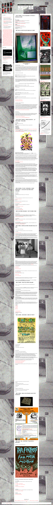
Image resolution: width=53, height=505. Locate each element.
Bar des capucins (9, 38)
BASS (10, 29)
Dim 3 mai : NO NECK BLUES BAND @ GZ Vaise (25, 30)
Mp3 (8, 34)
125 (24, 500)
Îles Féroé (9, 45)
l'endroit (16, 235)
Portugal (11, 32)
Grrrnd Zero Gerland (10, 31)
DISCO (8, 40)
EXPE (7, 34)
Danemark (9, 43)
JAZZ (4, 37)
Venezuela (3, 39)
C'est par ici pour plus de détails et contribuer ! (7, 58)
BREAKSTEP (5, 43)
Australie (11, 34)
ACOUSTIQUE (8, 41)
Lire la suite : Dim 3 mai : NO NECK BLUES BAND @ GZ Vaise (23, 117)
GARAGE (4, 40)
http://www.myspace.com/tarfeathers (19, 486)
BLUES (6, 34)
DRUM (7, 32)
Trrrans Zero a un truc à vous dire (7, 17)
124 (22, 500)
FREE (3, 43)
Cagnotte (5, 21)
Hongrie (7, 33)
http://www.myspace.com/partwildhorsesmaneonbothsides (22, 109)
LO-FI (6, 35)
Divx (8, 44)
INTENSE (8, 33)
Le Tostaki (11, 45)
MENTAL (7, 36)
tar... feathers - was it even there (19, 483)
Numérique (6, 32)
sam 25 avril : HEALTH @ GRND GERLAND (24, 282)
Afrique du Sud (10, 44)
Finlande (11, 30)
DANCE (5, 33)
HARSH (8, 29)
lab (7, 39)
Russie (9, 32)
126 (25, 500)
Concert (5, 42)
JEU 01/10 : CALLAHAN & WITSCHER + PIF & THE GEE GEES (45, 118)
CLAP (5, 41)
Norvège (5, 30)
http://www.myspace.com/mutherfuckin (20, 116)
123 (20, 500)
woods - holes (17, 266)
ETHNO (7, 35)
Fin (26, 501)
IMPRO (6, 39)
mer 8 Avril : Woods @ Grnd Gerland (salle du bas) (26, 226)
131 (33, 500)
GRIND (11, 38)
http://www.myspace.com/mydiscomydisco (20, 23)
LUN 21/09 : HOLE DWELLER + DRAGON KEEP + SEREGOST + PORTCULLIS (45, 100)
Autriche (4, 32)
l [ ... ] (42, 133)
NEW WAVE (4, 29)
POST (8, 36)
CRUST (10, 42)
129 (30, 500)
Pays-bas (8, 42)
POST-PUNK (11, 35)
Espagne (11, 43)
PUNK (8, 39)
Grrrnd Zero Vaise (10, 36)
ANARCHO (8, 37)
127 (27, 500)
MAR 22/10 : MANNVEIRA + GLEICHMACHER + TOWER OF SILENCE (45, 14)
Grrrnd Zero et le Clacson (6, 31)
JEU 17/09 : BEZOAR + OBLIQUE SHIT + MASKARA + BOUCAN (44, 81)
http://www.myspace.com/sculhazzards (20, 21)
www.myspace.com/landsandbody (19, 216)
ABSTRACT (4, 44)
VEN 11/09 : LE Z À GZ (42, 48)
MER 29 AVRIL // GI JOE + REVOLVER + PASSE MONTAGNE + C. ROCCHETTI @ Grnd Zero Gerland (24, 190)
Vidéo (9, 41)
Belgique (4, 35)
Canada (7, 43)
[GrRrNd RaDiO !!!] (7, 67)
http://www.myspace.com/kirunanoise (19, 25)
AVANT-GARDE (6, 29)
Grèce (11, 29)
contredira (29, 69)
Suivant (37, 500)
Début (16, 500)
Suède (7, 40)
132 (35, 500)
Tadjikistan (5, 38)
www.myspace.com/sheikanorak (19, 129)
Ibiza (11, 41)
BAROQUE (3, 36)
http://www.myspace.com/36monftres (19, 131)
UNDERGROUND (4, 34)
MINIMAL (6, 40)
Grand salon (11, 33)
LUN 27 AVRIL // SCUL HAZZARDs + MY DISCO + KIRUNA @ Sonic (25, 16)
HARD (5, 39)
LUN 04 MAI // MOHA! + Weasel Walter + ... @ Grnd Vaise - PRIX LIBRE (25, 120)
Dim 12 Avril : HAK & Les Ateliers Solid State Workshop (25, 394)
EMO (5, 35)
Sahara (11, 40)
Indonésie (4, 33)
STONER (6, 37)
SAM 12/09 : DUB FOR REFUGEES (43, 64)
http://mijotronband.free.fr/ (18, 494)
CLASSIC (7, 45)
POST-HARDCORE (10, 39)
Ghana (9, 37)
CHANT (6, 38)
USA (4, 41)
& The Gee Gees (43, 133)
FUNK (9, 34)
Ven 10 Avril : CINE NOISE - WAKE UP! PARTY (25, 314)
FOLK (10, 41)
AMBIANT (3, 42)
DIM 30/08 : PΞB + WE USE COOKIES (44, 31)
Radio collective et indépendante (6, 56)
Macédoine (5, 36)
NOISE (6, 30)
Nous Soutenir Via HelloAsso (43, 6)
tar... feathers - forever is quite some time (20, 484)
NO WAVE (4, 30)
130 (32, 500)
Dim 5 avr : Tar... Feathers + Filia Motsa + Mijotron (24, 442)
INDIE (6, 45)
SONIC (9, 40)
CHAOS (9, 30)
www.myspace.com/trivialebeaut (19, 220)
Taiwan (8, 30)
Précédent (18, 500)
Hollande (3, 41)
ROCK (3, 31)
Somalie (6, 42)
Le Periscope (6, 44)
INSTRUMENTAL (4, 45)
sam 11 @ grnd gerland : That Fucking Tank (26, 211)
